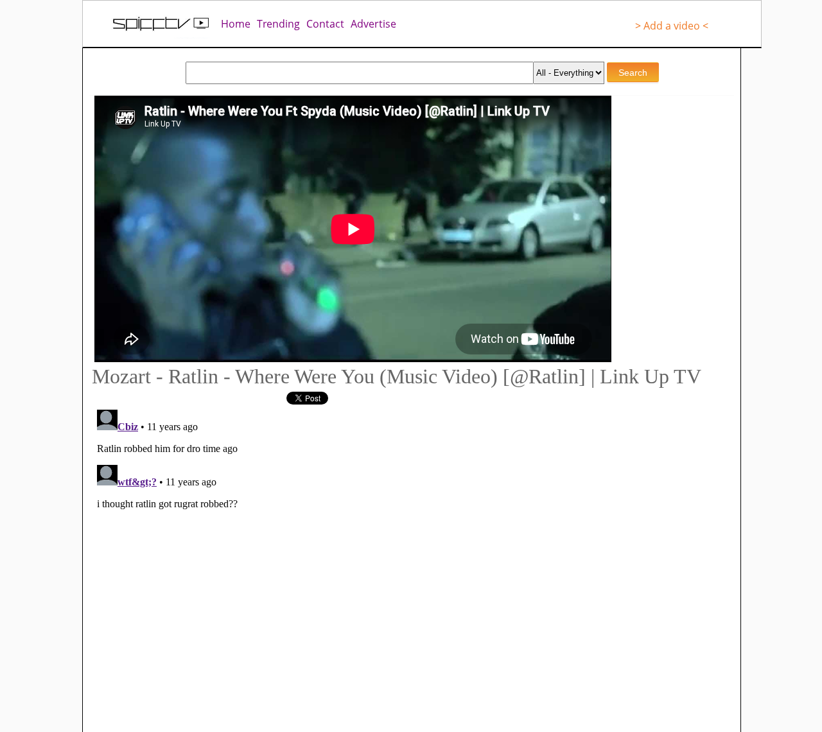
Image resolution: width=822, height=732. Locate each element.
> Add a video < (671, 26)
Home (235, 24)
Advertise (373, 24)
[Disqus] (340, 565)
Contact (325, 24)
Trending (278, 24)
